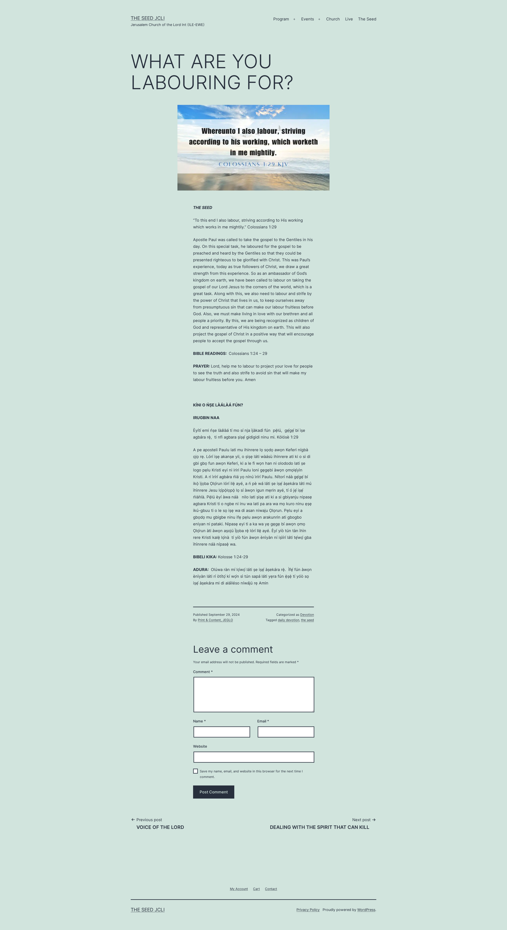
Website (200, 746)
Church (333, 19)
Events (307, 19)
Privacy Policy (308, 910)
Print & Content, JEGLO (215, 620)
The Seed (367, 19)
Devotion (307, 615)
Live (349, 19)
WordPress (366, 910)
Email (263, 721)
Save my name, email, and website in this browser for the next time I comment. (251, 774)
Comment (203, 672)
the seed (307, 620)
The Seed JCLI (148, 18)
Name (199, 721)
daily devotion (288, 620)
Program (281, 19)
